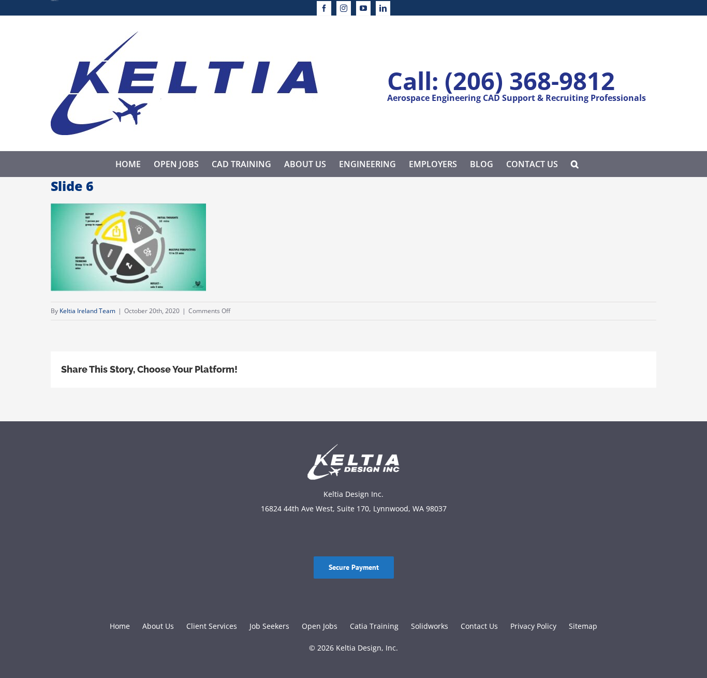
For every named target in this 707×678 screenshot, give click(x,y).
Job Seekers (269, 626)
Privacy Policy (533, 626)
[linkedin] (383, 8)
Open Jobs (319, 626)
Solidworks (429, 626)
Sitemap (583, 626)
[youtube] (363, 8)
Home (120, 626)
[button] (575, 164)
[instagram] (343, 8)
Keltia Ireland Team (87, 310)
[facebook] (324, 8)
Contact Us (479, 626)
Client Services (211, 626)
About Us (158, 626)
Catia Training (374, 626)
